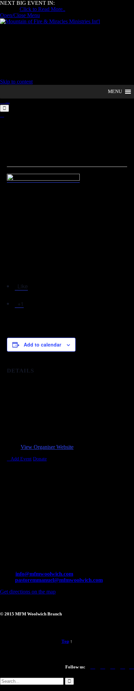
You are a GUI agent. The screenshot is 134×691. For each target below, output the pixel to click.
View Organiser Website (47, 447)
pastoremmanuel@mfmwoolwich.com (59, 580)
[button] (115, 92)
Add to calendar (42, 344)
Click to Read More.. (42, 9)
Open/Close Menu (20, 15)
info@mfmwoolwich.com (44, 574)
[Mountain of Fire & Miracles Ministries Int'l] (50, 21)
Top (65, 641)
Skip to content (16, 81)
